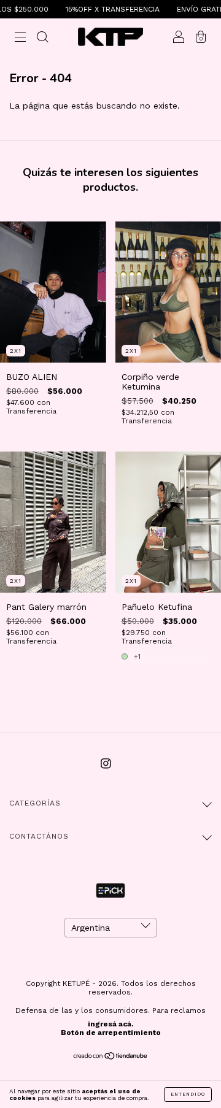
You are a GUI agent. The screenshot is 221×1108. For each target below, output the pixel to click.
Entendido (188, 1094)
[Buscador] (42, 38)
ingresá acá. (111, 1024)
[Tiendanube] (110, 1057)
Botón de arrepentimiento (111, 1032)
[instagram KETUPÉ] (106, 764)
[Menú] (20, 38)
